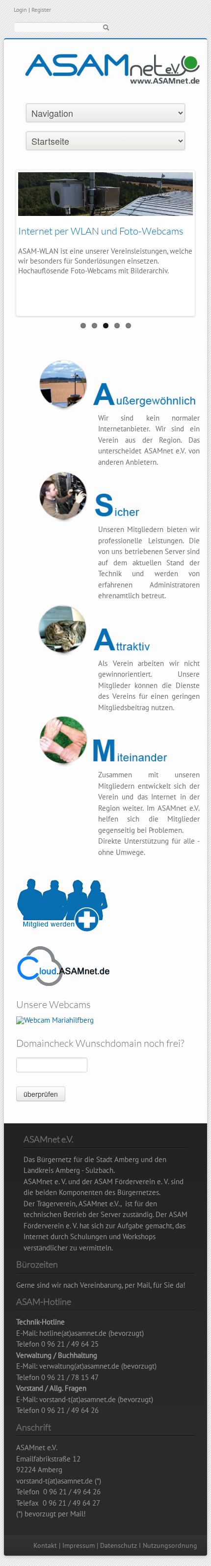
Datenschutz (118, 1545)
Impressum (78, 1545)
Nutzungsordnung (170, 1545)
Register (41, 9)
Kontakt (45, 1545)
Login (20, 9)
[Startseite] (112, 78)
